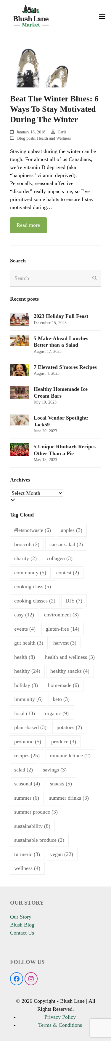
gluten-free (62, 629)
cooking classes (34, 601)
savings (55, 770)
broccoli (26, 544)
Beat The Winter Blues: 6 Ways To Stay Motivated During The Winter (54, 109)
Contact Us (22, 933)
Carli (62, 132)
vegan (61, 854)
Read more (28, 225)
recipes (27, 755)
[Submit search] (94, 278)
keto (61, 699)
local (24, 713)
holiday (26, 685)
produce (63, 742)
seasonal (27, 784)
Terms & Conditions (60, 1025)
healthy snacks (69, 671)
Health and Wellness (54, 138)
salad (23, 770)
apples (71, 530)
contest (67, 573)
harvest (64, 643)
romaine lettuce (70, 755)
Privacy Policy (60, 1017)
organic (57, 713)
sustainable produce (39, 840)
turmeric (27, 854)
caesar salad (66, 544)
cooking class (32, 586)
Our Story (20, 917)
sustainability (32, 826)
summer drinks (69, 798)
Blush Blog (22, 925)
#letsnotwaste (32, 530)
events (25, 629)
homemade (63, 685)
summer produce (36, 812)
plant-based (30, 727)
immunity (28, 699)
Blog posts (26, 138)
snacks (61, 784)
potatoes (69, 727)
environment (61, 615)
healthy (27, 671)
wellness (27, 868)
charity (25, 558)
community (30, 573)
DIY (73, 601)
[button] (102, 16)
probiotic (27, 742)
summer (26, 798)
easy (24, 615)
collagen (60, 558)
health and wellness (70, 657)
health (24, 657)
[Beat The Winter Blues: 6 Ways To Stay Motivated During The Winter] (55, 59)
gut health (28, 643)
